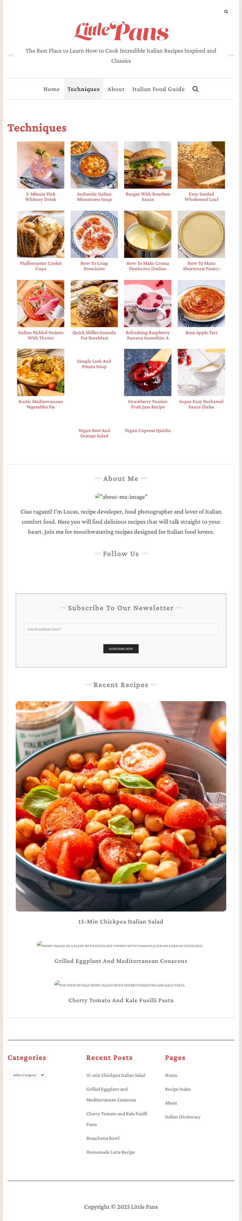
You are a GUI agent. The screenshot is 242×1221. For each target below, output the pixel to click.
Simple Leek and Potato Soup (94, 363)
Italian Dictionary (182, 1116)
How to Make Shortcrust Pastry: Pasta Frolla (201, 268)
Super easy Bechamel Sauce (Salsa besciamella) (201, 407)
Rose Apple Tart (201, 332)
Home (51, 88)
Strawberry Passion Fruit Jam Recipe (148, 404)
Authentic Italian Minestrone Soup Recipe (94, 199)
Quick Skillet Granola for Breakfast (94, 335)
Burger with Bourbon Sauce (148, 196)
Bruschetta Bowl (102, 1138)
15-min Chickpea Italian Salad (115, 1075)
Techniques (83, 88)
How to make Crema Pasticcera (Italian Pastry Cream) (147, 268)
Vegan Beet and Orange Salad (94, 433)
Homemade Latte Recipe (110, 1152)
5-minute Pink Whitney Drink (40, 196)
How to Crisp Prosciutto (94, 265)
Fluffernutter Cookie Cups (41, 265)
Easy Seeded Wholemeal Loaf (201, 196)
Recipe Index (178, 1089)
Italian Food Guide (158, 88)
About (116, 88)
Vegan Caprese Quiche (148, 430)
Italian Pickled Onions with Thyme (40, 335)
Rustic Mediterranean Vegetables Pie (41, 404)
